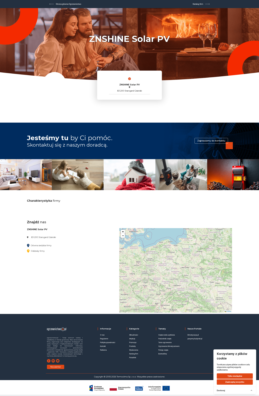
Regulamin (104, 339)
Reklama (103, 350)
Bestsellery (162, 354)
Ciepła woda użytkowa (166, 335)
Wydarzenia (133, 350)
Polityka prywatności (107, 342)
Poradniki (132, 358)
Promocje (132, 342)
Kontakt (103, 346)
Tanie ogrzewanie (165, 342)
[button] (123, 232)
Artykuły (132, 339)
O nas (102, 335)
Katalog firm (133, 354)
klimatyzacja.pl (193, 335)
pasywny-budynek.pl (195, 339)
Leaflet (228, 311)
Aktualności (133, 335)
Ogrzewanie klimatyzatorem (169, 346)
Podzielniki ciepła (164, 339)
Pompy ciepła (163, 350)
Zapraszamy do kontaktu (211, 140)
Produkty (132, 346)
